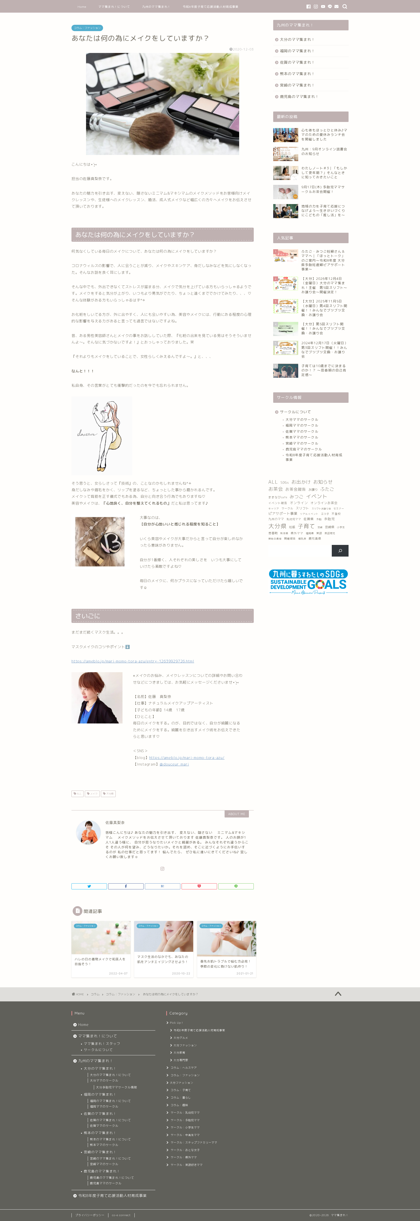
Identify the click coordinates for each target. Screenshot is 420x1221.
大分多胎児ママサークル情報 (116, 1087)
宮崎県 (329, 527)
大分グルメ (181, 1038)
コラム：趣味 (179, 1105)
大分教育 (179, 1053)
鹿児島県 (315, 538)
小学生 (341, 527)
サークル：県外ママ (184, 1157)
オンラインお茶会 (324, 503)
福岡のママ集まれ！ (297, 50)
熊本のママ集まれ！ (297, 73)
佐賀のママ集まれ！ (297, 62)
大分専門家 (181, 1060)
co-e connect (121, 1215)
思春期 (273, 533)
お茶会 (275, 489)
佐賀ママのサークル (302, 431)
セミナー (338, 508)
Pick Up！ (177, 1023)
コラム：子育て (181, 1090)
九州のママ (276, 519)
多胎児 (329, 518)
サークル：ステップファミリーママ (194, 1142)
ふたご (327, 489)
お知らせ (323, 482)
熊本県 (284, 533)
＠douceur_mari (174, 764)
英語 (319, 533)
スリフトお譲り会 (321, 508)
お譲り (313, 490)
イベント (316, 496)
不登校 (336, 514)
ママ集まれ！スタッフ (102, 1043)
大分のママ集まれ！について (110, 1075)
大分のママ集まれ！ (297, 39)
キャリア (273, 508)
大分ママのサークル (302, 419)
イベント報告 (277, 503)
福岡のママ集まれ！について (110, 1101)
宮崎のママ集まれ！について (110, 1158)
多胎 (319, 519)
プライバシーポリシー (90, 1215)
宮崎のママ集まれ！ (297, 85)
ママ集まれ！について (114, 7)
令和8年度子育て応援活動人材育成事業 (210, 7)
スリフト (302, 508)
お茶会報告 (295, 489)
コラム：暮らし (181, 1098)
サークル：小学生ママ (185, 1127)
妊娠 (292, 527)
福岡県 (310, 533)
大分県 (109, 793)
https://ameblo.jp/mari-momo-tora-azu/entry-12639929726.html (132, 661)
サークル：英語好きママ (187, 1165)
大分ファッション (185, 1045)
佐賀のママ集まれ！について (110, 1120)
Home (82, 7)
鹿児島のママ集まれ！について (112, 1178)
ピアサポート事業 (283, 513)
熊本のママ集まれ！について (110, 1139)
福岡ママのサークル (302, 425)
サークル (287, 508)
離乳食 (302, 538)
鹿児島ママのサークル (304, 449)
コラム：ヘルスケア (184, 1068)
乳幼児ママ (294, 519)
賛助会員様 (275, 538)
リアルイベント (309, 514)
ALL (78, 793)
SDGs (284, 483)
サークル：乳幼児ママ (185, 1113)
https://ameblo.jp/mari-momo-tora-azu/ (187, 757)
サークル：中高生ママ (185, 1135)
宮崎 (320, 527)
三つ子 (325, 514)
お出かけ (301, 482)
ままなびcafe (277, 497)
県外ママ (297, 533)
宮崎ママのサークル (302, 443)
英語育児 (329, 533)
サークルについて (295, 411)
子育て (306, 526)
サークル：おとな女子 (185, 1150)
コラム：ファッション (87, 28)
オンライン (299, 502)
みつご (297, 497)
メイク (93, 793)
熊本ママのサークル (302, 437)
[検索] (340, 551)
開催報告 (290, 539)
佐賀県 (309, 519)
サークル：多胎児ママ (185, 1120)
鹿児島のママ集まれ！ (299, 96)
